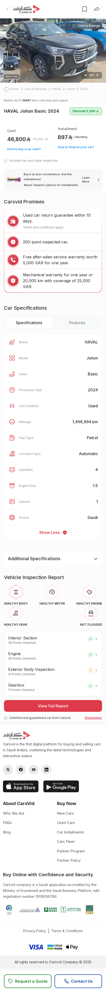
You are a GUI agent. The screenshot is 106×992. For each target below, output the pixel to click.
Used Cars (66, 822)
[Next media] (85, 75)
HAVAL (56, 89)
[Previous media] (97, 75)
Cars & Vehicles (36, 89)
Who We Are (13, 813)
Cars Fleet (65, 841)
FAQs (7, 822)
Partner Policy (69, 860)
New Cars (65, 813)
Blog (7, 832)
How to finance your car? (76, 147)
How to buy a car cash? (24, 149)
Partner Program (71, 851)
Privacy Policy (34, 931)
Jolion (70, 89)
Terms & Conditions (67, 931)
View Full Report (53, 705)
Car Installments (70, 832)
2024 (84, 89)
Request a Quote (31, 981)
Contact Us (82, 981)
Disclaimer (93, 718)
